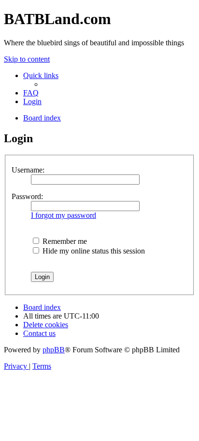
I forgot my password (63, 215)
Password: (27, 196)
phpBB (54, 350)
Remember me (64, 241)
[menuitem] (31, 93)
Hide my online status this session (93, 251)
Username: (28, 170)
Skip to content (27, 59)
